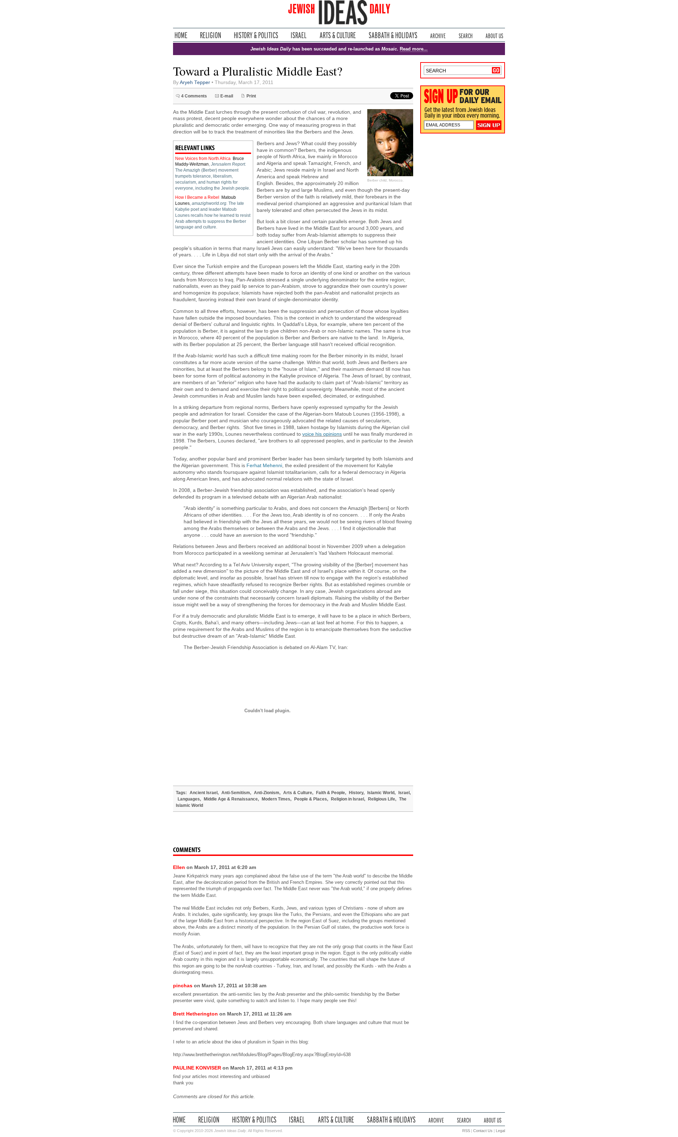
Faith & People (330, 792)
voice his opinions (322, 434)
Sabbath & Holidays (393, 35)
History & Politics (256, 35)
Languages (189, 799)
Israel (299, 35)
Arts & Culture (338, 35)
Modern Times (276, 799)
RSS (466, 1131)
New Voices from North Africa (203, 158)
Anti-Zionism (266, 792)
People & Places (310, 799)
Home (181, 35)
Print (251, 96)
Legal (500, 1131)
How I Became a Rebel (197, 197)
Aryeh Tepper (195, 82)
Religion (210, 35)
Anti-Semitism (235, 792)
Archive (438, 35)
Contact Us (483, 1131)
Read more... (414, 49)
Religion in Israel (347, 799)
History (356, 792)
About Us (494, 35)
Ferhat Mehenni (264, 465)
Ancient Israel (204, 792)
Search (465, 35)
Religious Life (381, 799)
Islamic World (380, 792)
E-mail (226, 96)
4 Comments (194, 96)
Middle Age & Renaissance (231, 799)
